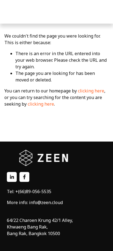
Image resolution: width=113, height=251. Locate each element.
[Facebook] (24, 177)
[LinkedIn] (12, 177)
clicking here (91, 91)
